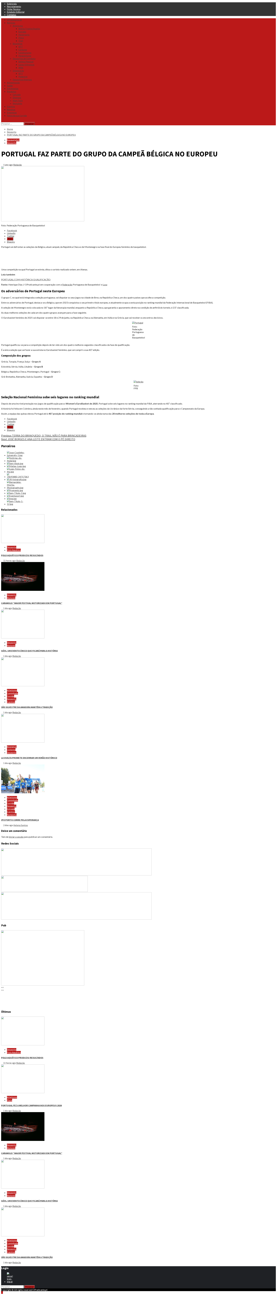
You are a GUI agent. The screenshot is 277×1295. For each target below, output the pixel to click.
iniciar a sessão (16, 836)
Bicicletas (17, 43)
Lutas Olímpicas (26, 64)
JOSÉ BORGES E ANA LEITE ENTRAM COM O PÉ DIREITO (38, 439)
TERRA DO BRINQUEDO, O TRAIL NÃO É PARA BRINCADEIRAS (43, 435)
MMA (20, 67)
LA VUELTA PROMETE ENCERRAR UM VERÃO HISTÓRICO (29, 757)
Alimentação (13, 82)
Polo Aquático (14, 550)
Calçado (17, 94)
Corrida (10, 696)
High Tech (18, 100)
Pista (21, 37)
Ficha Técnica (13, 9)
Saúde (10, 85)
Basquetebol (13, 140)
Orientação (18, 70)
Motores (11, 597)
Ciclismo (22, 49)
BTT (20, 46)
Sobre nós (12, 3)
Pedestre (22, 76)
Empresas (12, 112)
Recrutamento (14, 6)
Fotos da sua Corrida (17, 115)
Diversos (17, 97)
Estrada (22, 31)
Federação (67, 284)
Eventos (11, 106)
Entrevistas (12, 88)
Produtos (11, 91)
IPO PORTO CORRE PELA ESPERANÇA (20, 819)
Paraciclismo (24, 55)
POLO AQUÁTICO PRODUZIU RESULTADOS (22, 555)
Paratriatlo (24, 34)
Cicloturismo (24, 52)
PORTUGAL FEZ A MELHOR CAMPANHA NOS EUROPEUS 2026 (31, 1105)
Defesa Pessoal (25, 61)
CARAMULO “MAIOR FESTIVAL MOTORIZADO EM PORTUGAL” (31, 603)
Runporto (12, 814)
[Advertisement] (87, 258)
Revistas (11, 109)
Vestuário (17, 103)
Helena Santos (20, 825)
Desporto (11, 142)
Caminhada (12, 693)
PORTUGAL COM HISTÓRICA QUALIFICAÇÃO (25, 279)
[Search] (2, 120)
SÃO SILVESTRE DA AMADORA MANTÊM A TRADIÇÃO (27, 707)
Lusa (105, 284)
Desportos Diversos (22, 79)
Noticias (11, 22)
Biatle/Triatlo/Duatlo (29, 28)
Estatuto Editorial (15, 12)
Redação (17, 164)
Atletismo (18, 25)
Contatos (11, 14)
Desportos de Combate (24, 58)
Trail (20, 40)
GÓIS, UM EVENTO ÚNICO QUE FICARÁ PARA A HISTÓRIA (29, 650)
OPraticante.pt (14, 19)
